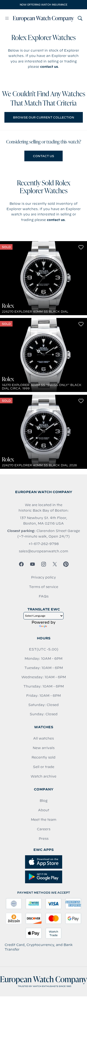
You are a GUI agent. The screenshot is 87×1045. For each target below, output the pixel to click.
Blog (44, 800)
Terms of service (43, 587)
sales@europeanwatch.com (43, 551)
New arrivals (44, 748)
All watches (43, 738)
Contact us (43, 156)
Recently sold (43, 757)
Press (43, 838)
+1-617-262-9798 (44, 544)
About (43, 810)
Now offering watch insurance (44, 4)
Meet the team (43, 819)
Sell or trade (43, 767)
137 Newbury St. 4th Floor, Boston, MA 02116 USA (43, 520)
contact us (49, 66)
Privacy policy (43, 577)
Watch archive (43, 776)
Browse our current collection (43, 117)
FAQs (43, 596)
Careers (43, 829)
